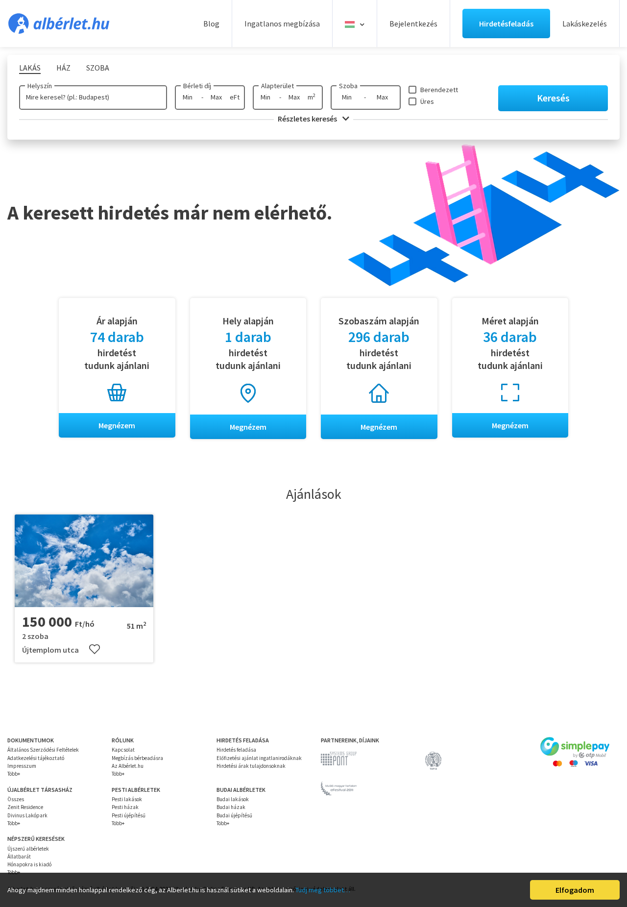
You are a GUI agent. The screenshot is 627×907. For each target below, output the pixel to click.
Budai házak (231, 807)
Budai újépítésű (234, 815)
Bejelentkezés (413, 23)
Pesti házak (125, 807)
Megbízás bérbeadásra (137, 758)
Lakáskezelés (584, 23)
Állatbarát (19, 856)
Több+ (13, 773)
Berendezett (439, 89)
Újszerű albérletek (28, 848)
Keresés (553, 98)
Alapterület (277, 85)
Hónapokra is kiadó (29, 864)
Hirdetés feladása (236, 749)
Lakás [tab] (30, 68)
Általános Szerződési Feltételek (43, 749)
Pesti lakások (127, 799)
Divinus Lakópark (27, 815)
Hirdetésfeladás (506, 23)
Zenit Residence (25, 807)
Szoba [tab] (97, 68)
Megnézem (116, 425)
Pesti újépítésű (128, 815)
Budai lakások (233, 799)
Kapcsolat (123, 749)
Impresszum (21, 765)
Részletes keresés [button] (308, 118)
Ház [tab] (63, 68)
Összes (15, 799)
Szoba (348, 85)
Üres (427, 101)
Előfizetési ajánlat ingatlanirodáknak (259, 758)
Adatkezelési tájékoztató (35, 758)
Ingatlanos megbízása (282, 23)
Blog (211, 23)
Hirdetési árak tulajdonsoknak (251, 765)
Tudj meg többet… (322, 889)
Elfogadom (574, 890)
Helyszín (39, 85)
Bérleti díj (197, 85)
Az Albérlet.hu (128, 765)
